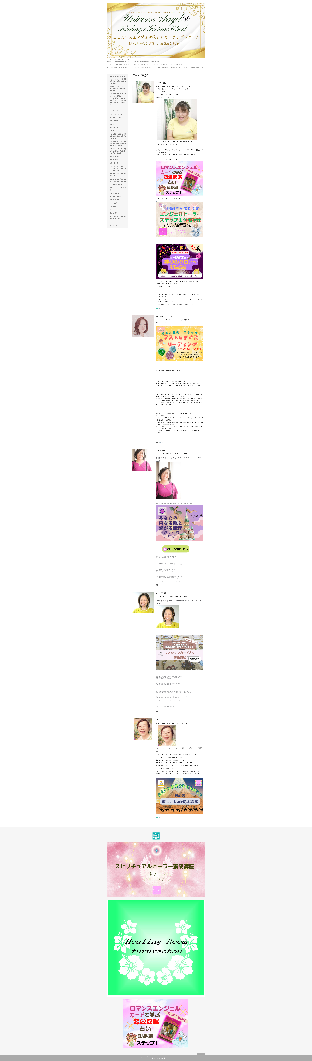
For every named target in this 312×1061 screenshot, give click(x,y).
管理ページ (162, 1059)
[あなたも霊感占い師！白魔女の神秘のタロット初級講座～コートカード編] (179, 279)
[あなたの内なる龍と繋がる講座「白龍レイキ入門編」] (176, 554)
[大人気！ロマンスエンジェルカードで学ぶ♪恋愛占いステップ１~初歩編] (179, 195)
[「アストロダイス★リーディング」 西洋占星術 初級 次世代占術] (179, 361)
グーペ (156, 1059)
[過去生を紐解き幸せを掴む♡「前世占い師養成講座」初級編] (179, 813)
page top (201, 1054)
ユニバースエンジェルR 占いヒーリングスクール (151, 1057)
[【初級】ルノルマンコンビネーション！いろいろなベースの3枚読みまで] (179, 670)
